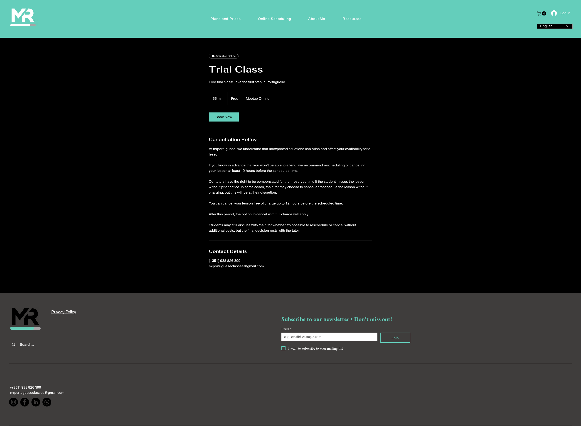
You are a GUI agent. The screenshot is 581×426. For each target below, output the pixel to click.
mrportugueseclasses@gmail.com (37, 392)
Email (286, 329)
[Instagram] (13, 402)
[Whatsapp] (46, 402)
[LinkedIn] (35, 402)
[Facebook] (24, 402)
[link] (224, 117)
